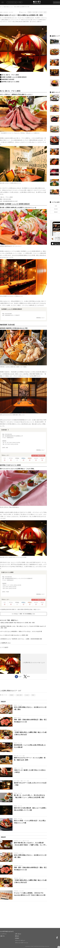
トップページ (3, 933)
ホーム (1, 6)
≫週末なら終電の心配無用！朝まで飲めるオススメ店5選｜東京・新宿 (17, 622)
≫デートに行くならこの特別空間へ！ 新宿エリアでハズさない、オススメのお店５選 (21, 631)
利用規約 (17, 938)
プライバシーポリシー (20, 940)
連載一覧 (2, 936)
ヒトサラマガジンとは (12, 2)
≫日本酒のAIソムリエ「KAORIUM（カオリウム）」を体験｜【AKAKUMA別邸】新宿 (21, 638)
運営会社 (17, 936)
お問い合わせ (18, 933)
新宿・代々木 (23, 12)
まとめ (40, 12)
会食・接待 (35, 12)
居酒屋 (29, 12)
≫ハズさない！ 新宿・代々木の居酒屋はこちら (23, 613)
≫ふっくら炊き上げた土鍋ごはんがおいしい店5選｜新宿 (14, 635)
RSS (20, 2)
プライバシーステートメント (21, 942)
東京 (45, 12)
